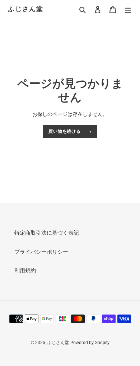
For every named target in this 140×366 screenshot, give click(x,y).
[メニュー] (127, 9)
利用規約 (25, 270)
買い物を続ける (64, 131)
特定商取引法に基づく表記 (46, 233)
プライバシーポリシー (41, 252)
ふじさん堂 (25, 9)
